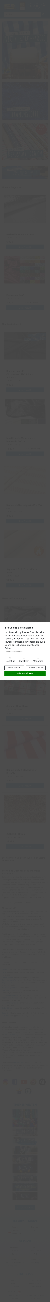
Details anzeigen (14, 668)
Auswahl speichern (36, 668)
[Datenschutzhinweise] (13, 652)
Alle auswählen (25, 673)
